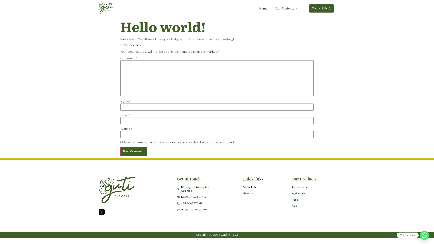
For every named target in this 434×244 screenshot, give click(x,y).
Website (126, 129)
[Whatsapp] (424, 235)
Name (125, 101)
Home (263, 8)
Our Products (284, 8)
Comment (128, 58)
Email (125, 115)
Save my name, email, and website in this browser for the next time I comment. (179, 142)
